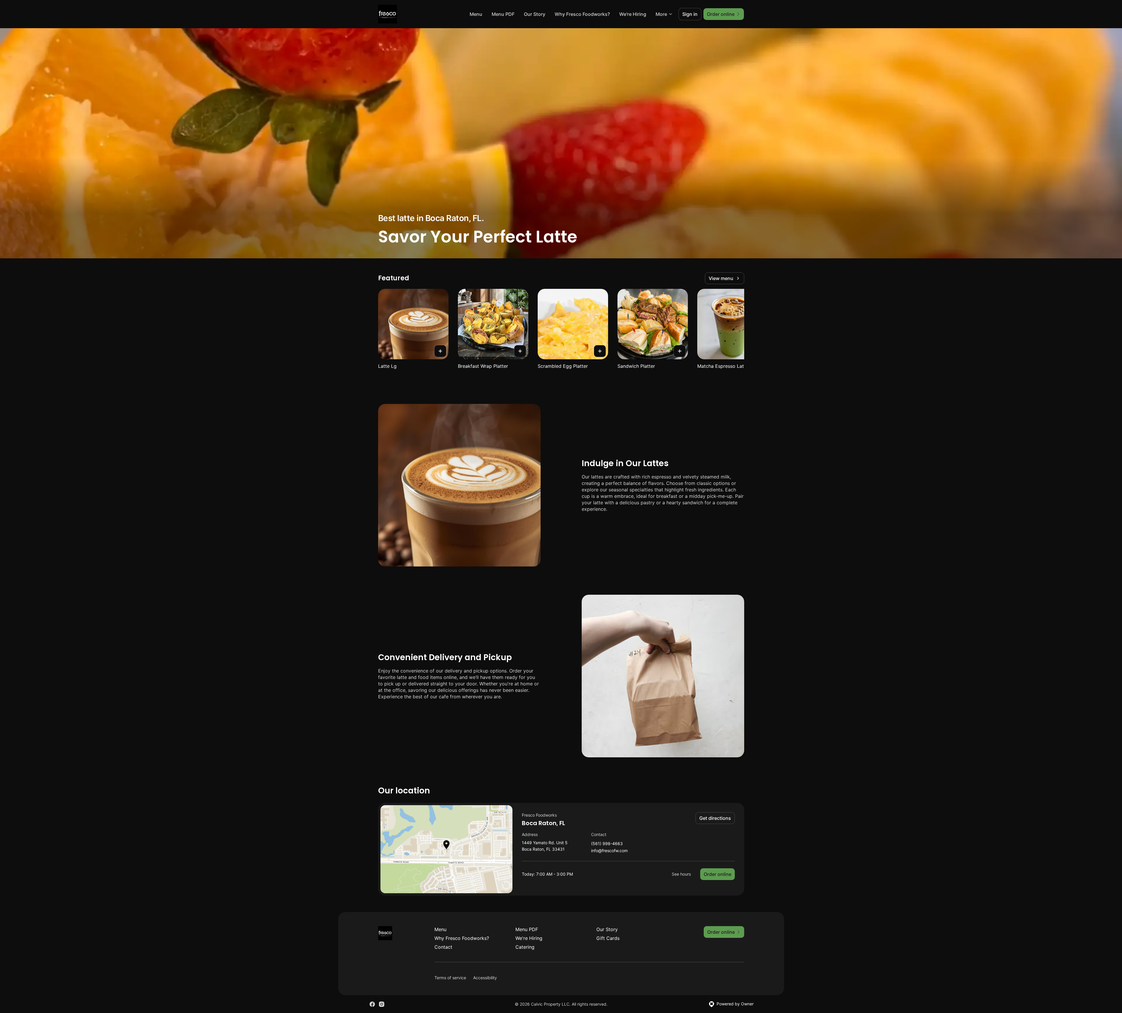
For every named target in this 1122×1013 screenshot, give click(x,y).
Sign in (690, 14)
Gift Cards (608, 938)
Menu (476, 14)
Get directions (715, 818)
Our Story (534, 14)
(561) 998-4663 (607, 844)
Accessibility (485, 977)
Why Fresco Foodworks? (582, 14)
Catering (524, 947)
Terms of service (450, 977)
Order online (717, 874)
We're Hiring (632, 14)
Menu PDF (503, 14)
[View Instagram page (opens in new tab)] (381, 1004)
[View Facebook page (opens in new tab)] (372, 1004)
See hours (681, 874)
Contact (443, 947)
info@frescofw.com (609, 851)
